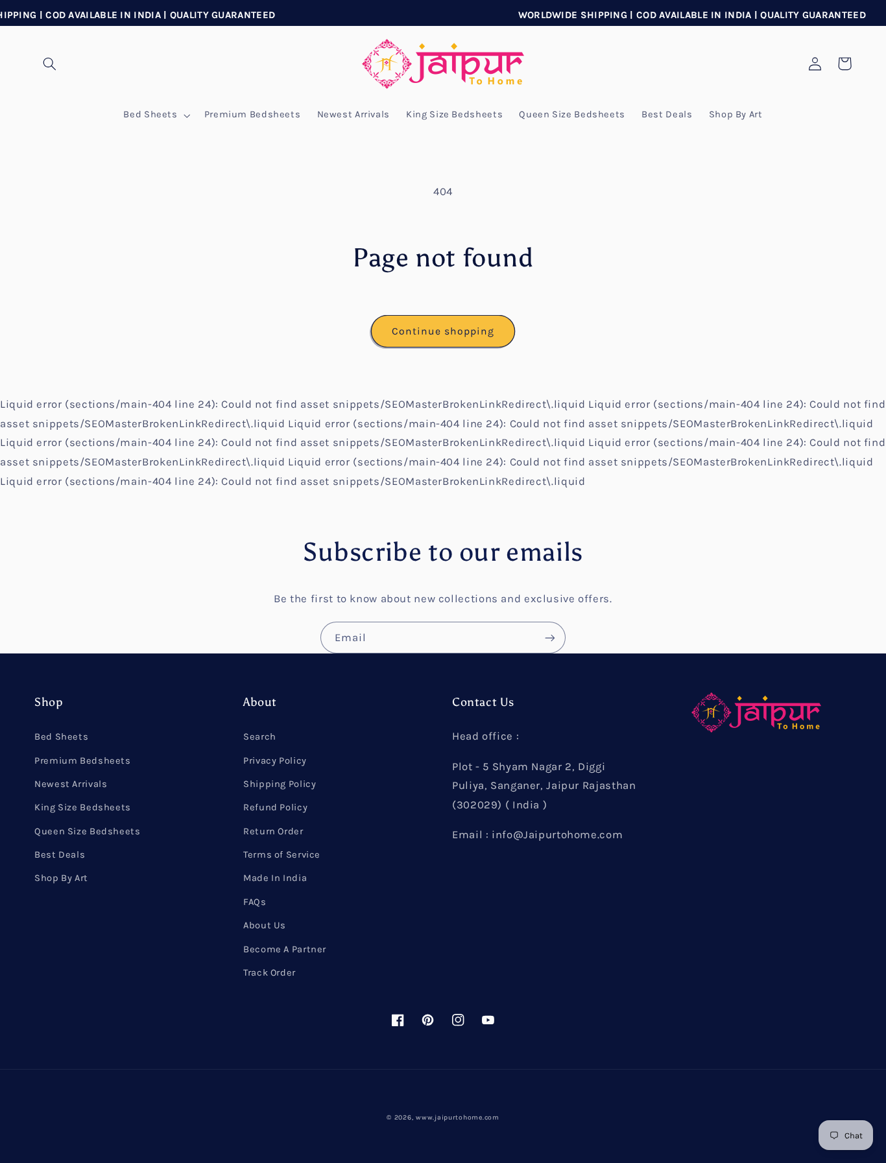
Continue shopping (443, 331)
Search (259, 736)
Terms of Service (281, 854)
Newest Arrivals (70, 784)
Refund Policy (275, 807)
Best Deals (59, 854)
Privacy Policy (275, 760)
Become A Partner (284, 949)
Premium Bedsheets (82, 760)
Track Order (269, 972)
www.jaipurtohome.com (457, 1117)
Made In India (275, 878)
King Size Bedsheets (82, 807)
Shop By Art (61, 878)
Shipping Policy (279, 784)
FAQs (255, 902)
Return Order (273, 831)
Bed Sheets (61, 736)
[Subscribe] (550, 637)
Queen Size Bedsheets (87, 831)
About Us (264, 925)
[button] (49, 63)
